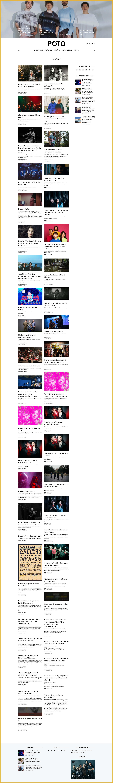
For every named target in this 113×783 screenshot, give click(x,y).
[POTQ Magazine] (56, 43)
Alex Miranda (48, 282)
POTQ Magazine (48, 254)
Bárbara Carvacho (49, 91)
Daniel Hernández (23, 92)
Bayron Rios (21, 123)
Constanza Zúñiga (49, 713)
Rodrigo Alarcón (23, 251)
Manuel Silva (47, 187)
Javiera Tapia (48, 126)
